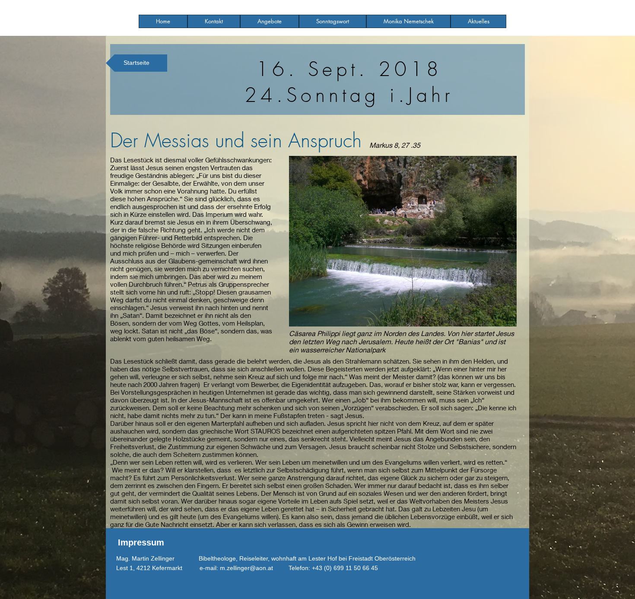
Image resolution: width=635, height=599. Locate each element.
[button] (269, 21)
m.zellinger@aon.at (246, 567)
